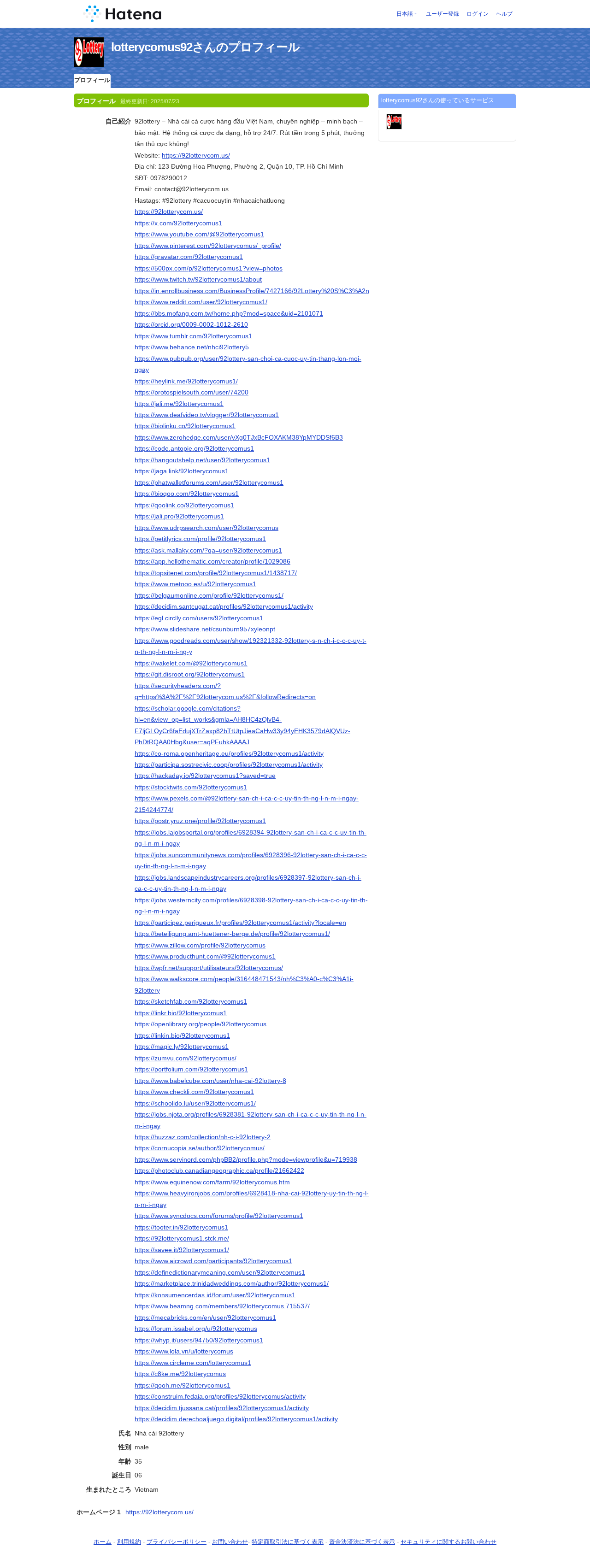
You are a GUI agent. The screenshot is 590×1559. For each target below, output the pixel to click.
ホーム (103, 1541)
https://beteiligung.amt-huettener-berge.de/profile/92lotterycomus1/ (232, 933)
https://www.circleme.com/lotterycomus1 (193, 1362)
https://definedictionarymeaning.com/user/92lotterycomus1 (220, 1272)
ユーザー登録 (442, 14)
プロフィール (92, 79)
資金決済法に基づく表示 (362, 1541)
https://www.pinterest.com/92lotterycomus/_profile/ (208, 245)
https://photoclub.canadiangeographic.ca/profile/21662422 (219, 1170)
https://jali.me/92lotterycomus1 (179, 403)
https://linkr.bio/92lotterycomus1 (181, 1013)
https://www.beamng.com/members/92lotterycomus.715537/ (222, 1306)
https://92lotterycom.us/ (196, 155)
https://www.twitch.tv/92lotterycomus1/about (198, 279)
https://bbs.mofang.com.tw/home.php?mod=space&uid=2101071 (229, 313)
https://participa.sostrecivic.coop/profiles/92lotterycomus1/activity (229, 764)
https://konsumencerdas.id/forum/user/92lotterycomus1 (215, 1295)
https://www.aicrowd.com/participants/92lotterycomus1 (213, 1261)
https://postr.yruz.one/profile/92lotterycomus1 (200, 820)
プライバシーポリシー (176, 1541)
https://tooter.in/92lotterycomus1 (181, 1227)
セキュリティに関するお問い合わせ (448, 1541)
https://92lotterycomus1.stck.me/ (182, 1238)
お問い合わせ (230, 1541)
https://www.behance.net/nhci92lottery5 (192, 347)
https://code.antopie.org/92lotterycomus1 (194, 448)
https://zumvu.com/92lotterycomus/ (185, 1058)
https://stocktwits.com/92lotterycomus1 (191, 787)
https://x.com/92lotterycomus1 (178, 223)
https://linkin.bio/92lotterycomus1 (182, 1035)
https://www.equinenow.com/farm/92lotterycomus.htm (212, 1182)
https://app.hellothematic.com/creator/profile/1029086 (212, 561)
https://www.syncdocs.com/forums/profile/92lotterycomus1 (219, 1215)
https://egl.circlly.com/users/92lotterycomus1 (199, 618)
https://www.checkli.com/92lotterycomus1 (194, 1091)
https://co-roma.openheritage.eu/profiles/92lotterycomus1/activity (229, 753)
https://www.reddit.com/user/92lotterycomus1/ (201, 302)
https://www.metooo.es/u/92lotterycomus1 (195, 584)
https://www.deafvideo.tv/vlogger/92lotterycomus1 (207, 414)
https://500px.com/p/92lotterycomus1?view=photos (209, 268)
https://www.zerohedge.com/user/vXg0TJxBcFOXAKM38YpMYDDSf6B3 (239, 437)
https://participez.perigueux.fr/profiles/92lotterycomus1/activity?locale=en (240, 922)
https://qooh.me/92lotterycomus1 (182, 1385)
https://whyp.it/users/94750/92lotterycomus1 (199, 1340)
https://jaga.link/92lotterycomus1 (182, 471)
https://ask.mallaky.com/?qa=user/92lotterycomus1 (208, 550)
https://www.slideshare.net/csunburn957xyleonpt (205, 629)
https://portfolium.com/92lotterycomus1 (191, 1069)
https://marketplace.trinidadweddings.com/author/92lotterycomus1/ (232, 1283)
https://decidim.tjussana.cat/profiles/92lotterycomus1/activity (222, 1408)
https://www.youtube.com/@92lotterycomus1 (199, 234)
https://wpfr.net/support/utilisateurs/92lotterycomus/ (209, 967)
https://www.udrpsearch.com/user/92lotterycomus (206, 527)
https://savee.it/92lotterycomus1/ (182, 1249)
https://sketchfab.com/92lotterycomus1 (191, 1001)
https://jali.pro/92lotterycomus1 (179, 516)
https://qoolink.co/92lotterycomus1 (184, 505)
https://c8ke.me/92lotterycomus (180, 1373)
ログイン (477, 14)
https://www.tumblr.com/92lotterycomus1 (193, 336)
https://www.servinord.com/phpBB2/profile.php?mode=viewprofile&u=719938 (246, 1159)
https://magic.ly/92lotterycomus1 (182, 1046)
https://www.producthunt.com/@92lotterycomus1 (205, 956)
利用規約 (129, 1541)
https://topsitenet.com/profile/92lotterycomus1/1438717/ (216, 573)
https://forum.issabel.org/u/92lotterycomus (196, 1328)
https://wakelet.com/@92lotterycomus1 (191, 663)
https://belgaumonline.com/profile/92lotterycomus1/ (209, 595)
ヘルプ (504, 14)
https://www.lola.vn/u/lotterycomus (184, 1351)
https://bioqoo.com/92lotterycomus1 (187, 493)
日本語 (404, 14)
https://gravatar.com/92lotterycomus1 (189, 256)
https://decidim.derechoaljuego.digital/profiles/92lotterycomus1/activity (236, 1419)
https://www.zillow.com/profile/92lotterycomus (200, 945)
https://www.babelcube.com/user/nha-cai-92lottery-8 (210, 1080)
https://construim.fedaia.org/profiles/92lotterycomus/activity (220, 1396)
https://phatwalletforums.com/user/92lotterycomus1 (209, 482)
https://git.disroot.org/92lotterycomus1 (190, 674)
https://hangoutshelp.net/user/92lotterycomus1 (202, 460)
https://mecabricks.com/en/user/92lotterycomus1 (205, 1317)
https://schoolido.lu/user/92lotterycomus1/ (195, 1103)
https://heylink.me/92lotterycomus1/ (186, 381)
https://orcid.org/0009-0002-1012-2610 (191, 324)
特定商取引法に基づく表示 (288, 1541)
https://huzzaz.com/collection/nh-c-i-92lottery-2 (203, 1137)
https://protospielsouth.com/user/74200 (191, 392)
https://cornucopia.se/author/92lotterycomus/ (200, 1148)
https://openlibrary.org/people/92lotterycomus (200, 1024)
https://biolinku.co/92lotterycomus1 (185, 425)
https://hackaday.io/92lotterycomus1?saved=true (205, 775)
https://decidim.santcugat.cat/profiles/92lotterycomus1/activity (224, 606)
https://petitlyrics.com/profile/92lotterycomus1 (200, 538)
